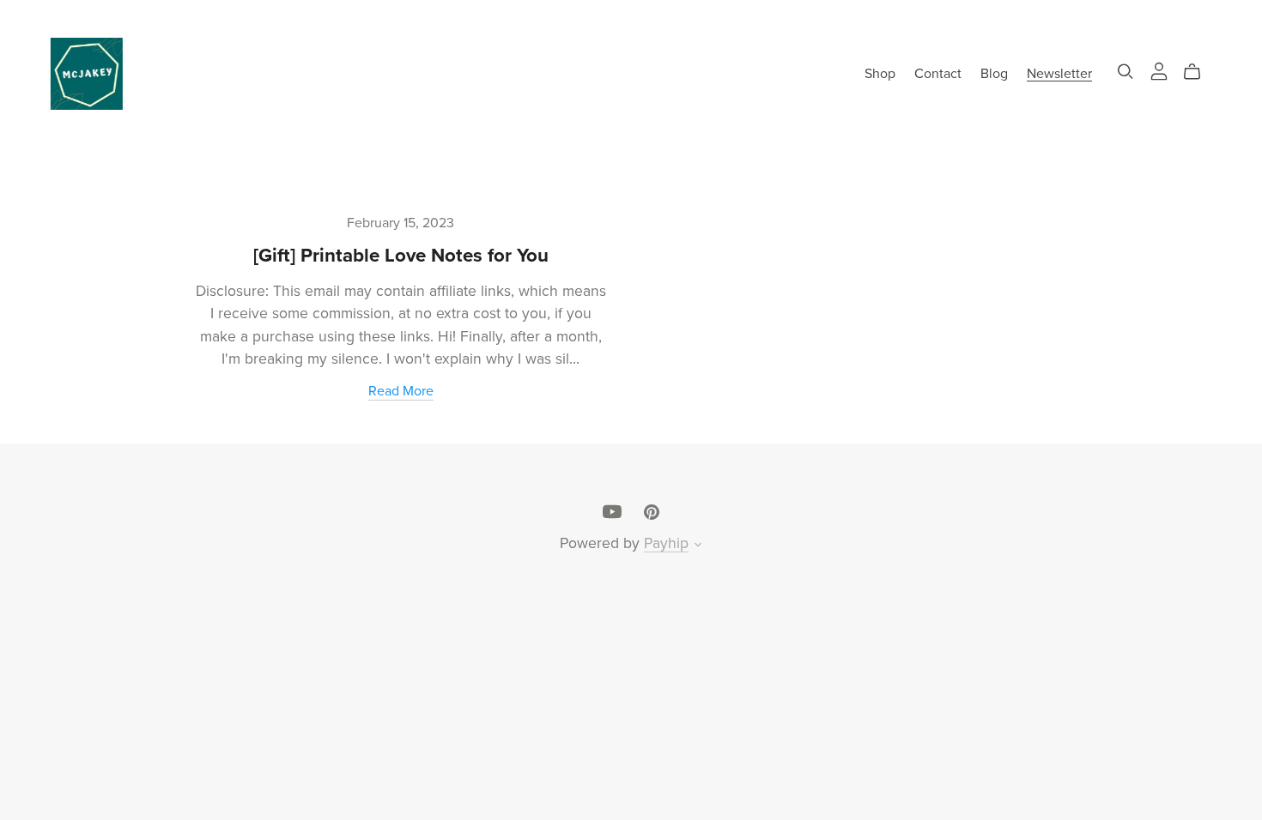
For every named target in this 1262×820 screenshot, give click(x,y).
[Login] (1159, 69)
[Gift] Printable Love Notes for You (401, 255)
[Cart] (1199, 72)
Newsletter (1059, 72)
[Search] (1125, 71)
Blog (994, 72)
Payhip (666, 543)
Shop (880, 72)
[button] (698, 546)
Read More (401, 391)
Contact (938, 72)
